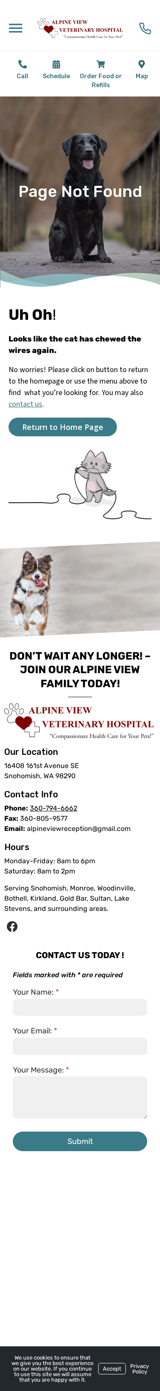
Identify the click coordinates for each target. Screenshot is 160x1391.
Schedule (56, 76)
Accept (112, 1368)
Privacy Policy (139, 1369)
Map (142, 76)
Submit (80, 1141)
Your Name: (36, 992)
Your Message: (41, 1070)
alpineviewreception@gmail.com (79, 829)
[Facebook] (12, 927)
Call (22, 76)
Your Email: (35, 1030)
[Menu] (15, 27)
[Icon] (22, 64)
